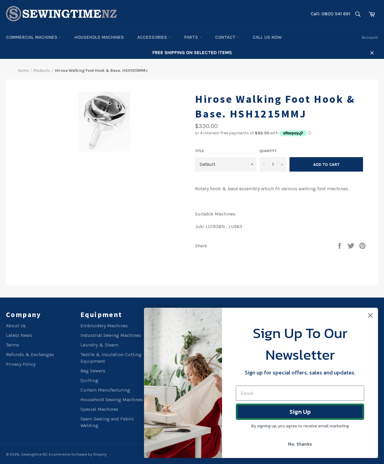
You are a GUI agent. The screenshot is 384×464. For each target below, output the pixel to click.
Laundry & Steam (99, 345)
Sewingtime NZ (34, 454)
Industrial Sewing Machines (110, 335)
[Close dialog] (370, 315)
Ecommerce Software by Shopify (77, 454)
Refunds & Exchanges (30, 354)
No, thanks (300, 443)
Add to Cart (326, 164)
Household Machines (99, 37)
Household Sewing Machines (111, 399)
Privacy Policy (20, 364)
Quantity (268, 151)
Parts (191, 37)
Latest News (19, 335)
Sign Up (300, 411)
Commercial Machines (32, 37)
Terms (12, 345)
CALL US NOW (267, 37)
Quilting (89, 380)
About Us (16, 325)
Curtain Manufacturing (105, 390)
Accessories (152, 37)
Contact (226, 37)
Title (199, 151)
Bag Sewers (92, 371)
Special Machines (99, 409)
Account (370, 37)
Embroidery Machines (104, 325)
